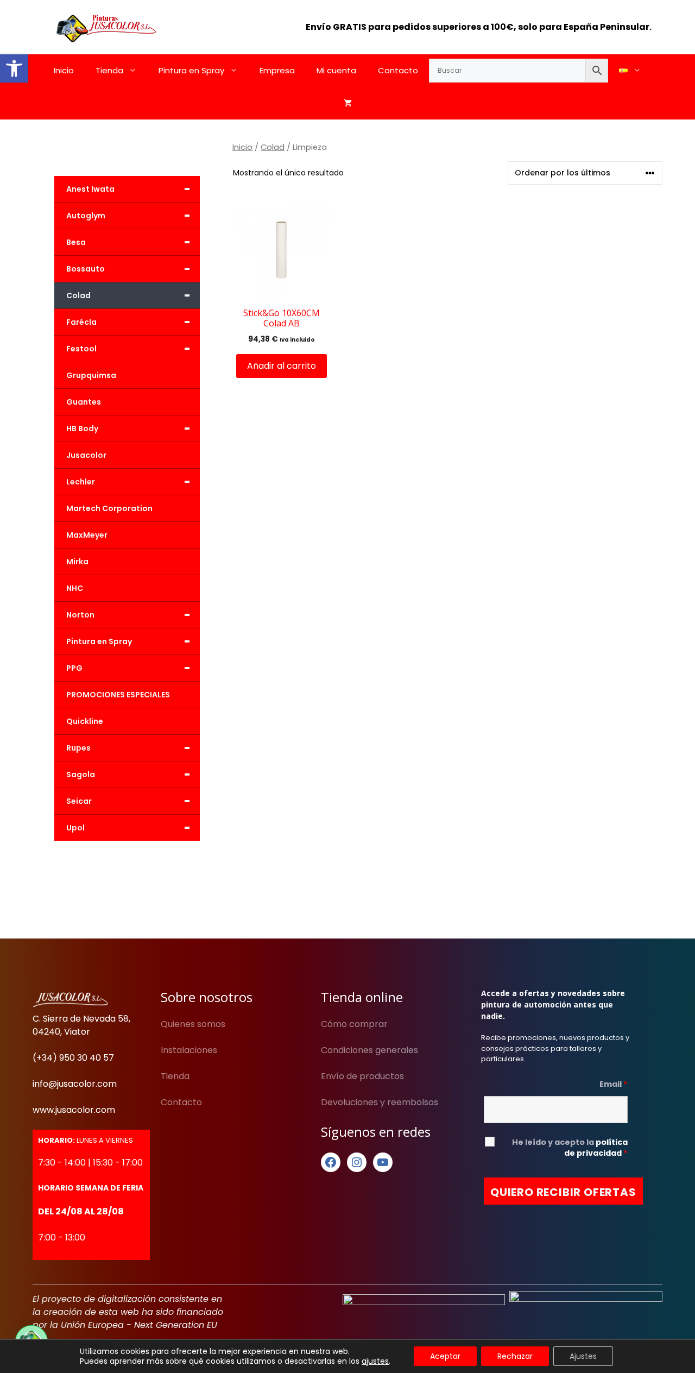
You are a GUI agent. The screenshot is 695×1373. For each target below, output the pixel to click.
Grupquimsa (91, 375)
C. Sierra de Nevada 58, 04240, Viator (81, 1025)
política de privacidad (596, 1147)
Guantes (83, 401)
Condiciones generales (369, 1050)
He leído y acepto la (570, 1147)
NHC (74, 588)
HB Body (128, 428)
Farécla (128, 322)
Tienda (109, 70)
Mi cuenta (336, 70)
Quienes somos (193, 1024)
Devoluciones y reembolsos (379, 1102)
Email (613, 1084)
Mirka (77, 561)
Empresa (277, 70)
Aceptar (445, 1356)
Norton (128, 614)
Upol (128, 827)
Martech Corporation (109, 508)
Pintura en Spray (191, 70)
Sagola (128, 774)
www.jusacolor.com (74, 1110)
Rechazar (515, 1356)
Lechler (128, 481)
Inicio (64, 70)
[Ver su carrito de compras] (348, 103)
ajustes (375, 1361)
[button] (14, 68)
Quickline (84, 721)
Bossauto (128, 268)
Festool (128, 348)
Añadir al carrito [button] (281, 366)
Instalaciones (189, 1050)
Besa (128, 242)
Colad (273, 147)
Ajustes (583, 1356)
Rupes (128, 747)
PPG (128, 668)
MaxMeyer (87, 535)
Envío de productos (362, 1076)
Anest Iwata (128, 189)
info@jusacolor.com (75, 1084)
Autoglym (128, 215)
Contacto (398, 70)
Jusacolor (86, 455)
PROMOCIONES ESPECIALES (118, 694)
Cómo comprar (354, 1024)
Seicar (128, 801)
